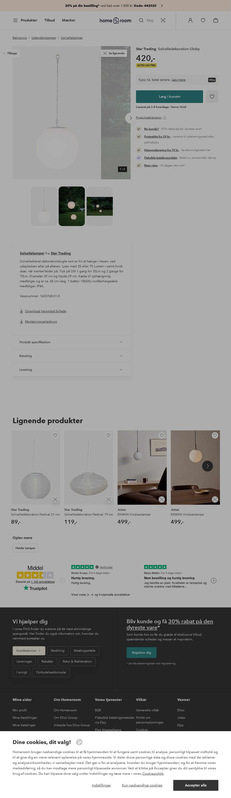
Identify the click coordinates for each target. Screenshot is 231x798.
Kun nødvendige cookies (142, 785)
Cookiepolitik (153, 774)
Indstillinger (101, 785)
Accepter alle (196, 785)
